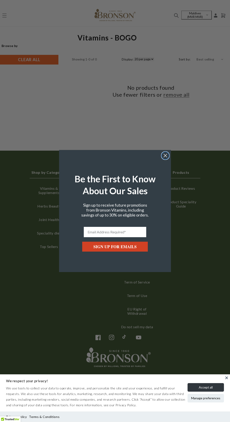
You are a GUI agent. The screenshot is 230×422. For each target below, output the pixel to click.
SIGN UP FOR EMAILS (115, 247)
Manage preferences (205, 398)
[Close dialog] (165, 155)
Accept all (206, 387)
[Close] (226, 377)
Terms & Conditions (44, 417)
